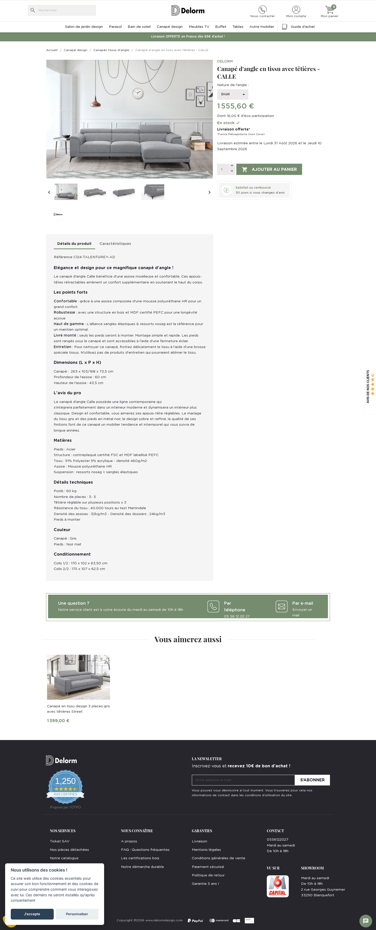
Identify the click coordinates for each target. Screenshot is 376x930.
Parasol (115, 27)
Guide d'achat (303, 27)
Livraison (199, 841)
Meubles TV (199, 27)
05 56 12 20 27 (237, 616)
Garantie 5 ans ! (205, 884)
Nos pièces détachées (69, 850)
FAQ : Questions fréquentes (145, 850)
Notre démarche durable (142, 867)
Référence (63, 257)
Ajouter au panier (269, 169)
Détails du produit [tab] (74, 244)
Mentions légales (206, 850)
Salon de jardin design (84, 27)
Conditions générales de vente (218, 858)
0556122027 (277, 839)
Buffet (220, 27)
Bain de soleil (139, 27)
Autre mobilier (261, 27)
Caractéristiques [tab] (115, 244)
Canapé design (170, 27)
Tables (238, 27)
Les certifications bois (140, 858)
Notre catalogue (64, 858)
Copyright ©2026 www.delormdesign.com (150, 920)
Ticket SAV (59, 841)
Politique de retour (208, 875)
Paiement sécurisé (208, 867)
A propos (129, 841)
